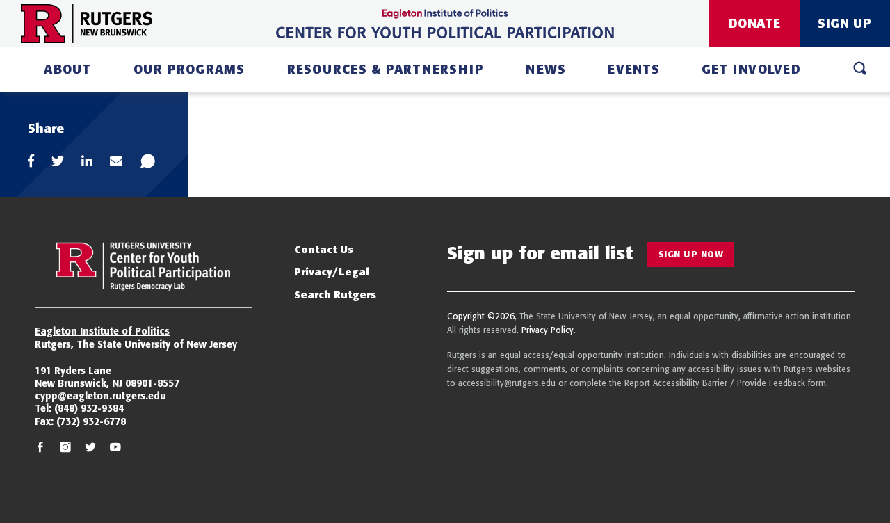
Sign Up (845, 23)
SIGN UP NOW (691, 254)
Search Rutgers (335, 294)
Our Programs (189, 69)
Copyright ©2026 (481, 316)
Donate (755, 23)
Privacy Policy (547, 330)
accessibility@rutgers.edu (507, 383)
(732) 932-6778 (91, 421)
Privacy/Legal (331, 271)
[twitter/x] (90, 449)
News (546, 69)
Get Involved (751, 69)
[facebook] (40, 449)
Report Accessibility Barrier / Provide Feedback (714, 383)
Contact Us (323, 249)
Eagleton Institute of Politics (102, 331)
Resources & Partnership (386, 69)
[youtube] (115, 449)
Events (634, 69)
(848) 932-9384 (89, 408)
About (67, 69)
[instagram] (65, 449)
